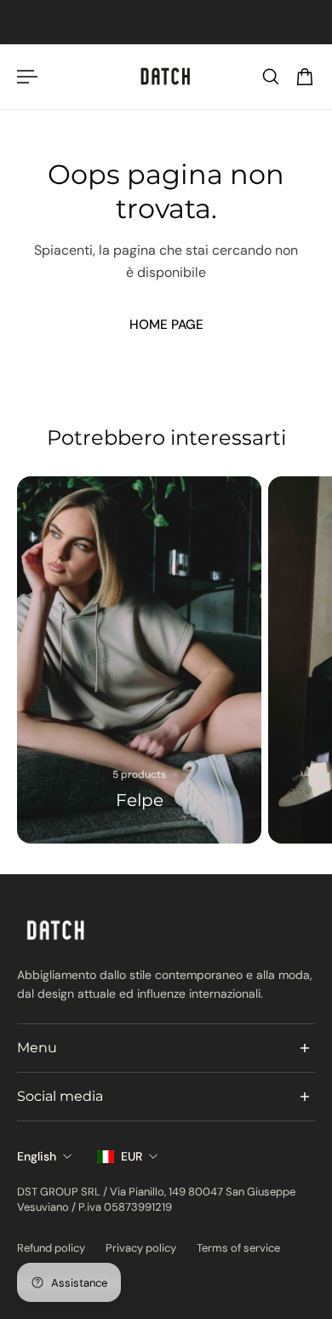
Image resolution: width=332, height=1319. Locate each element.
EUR (131, 1156)
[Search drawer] (271, 76)
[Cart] (305, 76)
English (36, 1156)
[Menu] (27, 76)
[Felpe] (139, 660)
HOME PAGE (166, 324)
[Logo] (166, 76)
